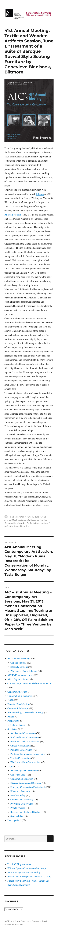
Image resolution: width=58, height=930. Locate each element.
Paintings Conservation (21, 749)
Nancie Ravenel (16, 517)
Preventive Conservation (21, 803)
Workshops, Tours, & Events (23, 670)
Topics (10, 766)
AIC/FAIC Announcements (20, 675)
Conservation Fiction (17, 691)
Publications (13, 720)
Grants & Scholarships (18, 708)
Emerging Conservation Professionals (28, 787)
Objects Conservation (20, 745)
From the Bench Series (18, 704)
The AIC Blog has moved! (19, 864)
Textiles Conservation (20, 758)
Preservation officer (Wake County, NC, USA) (29, 876)
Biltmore (40, 193)
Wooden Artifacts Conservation (33, 523)
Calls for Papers (17, 724)
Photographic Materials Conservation (27, 753)
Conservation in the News (19, 695)
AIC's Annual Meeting (18, 658)
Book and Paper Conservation (24, 737)
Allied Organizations (17, 679)
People (10, 716)
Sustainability (16, 816)
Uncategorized (14, 820)
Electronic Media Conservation (25, 741)
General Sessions (18, 662)
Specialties (12, 728)
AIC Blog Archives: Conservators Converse (21, 921)
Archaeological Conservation (24, 770)
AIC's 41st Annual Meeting (16, 526)
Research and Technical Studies (25, 811)
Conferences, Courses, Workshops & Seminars (29, 683)
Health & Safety (17, 795)
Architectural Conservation (23, 733)
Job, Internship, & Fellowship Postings (25, 712)
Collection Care (17, 774)
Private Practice (17, 807)
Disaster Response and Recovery (25, 782)
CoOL (10, 699)
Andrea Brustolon (13, 214)
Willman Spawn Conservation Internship (26, 868)
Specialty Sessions (30, 520)
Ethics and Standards (20, 791)
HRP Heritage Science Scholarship (23, 872)
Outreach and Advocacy (21, 799)
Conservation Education (21, 778)
